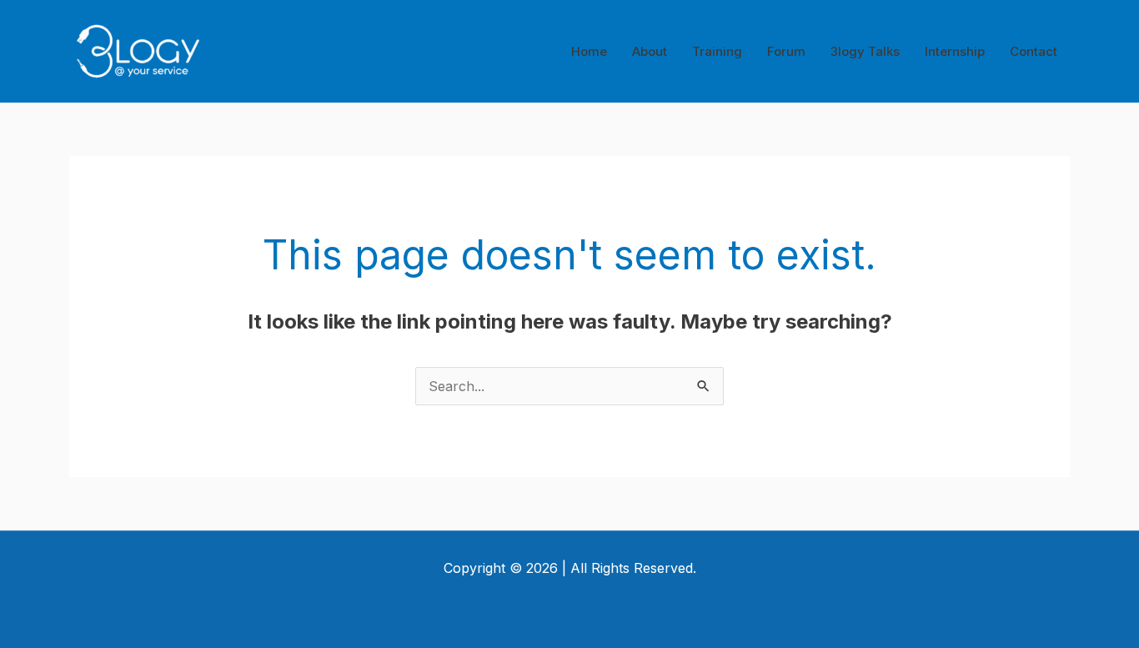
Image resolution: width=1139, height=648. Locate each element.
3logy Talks (865, 51)
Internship (955, 51)
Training (717, 51)
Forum (786, 51)
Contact (1033, 51)
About (649, 51)
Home (589, 51)
